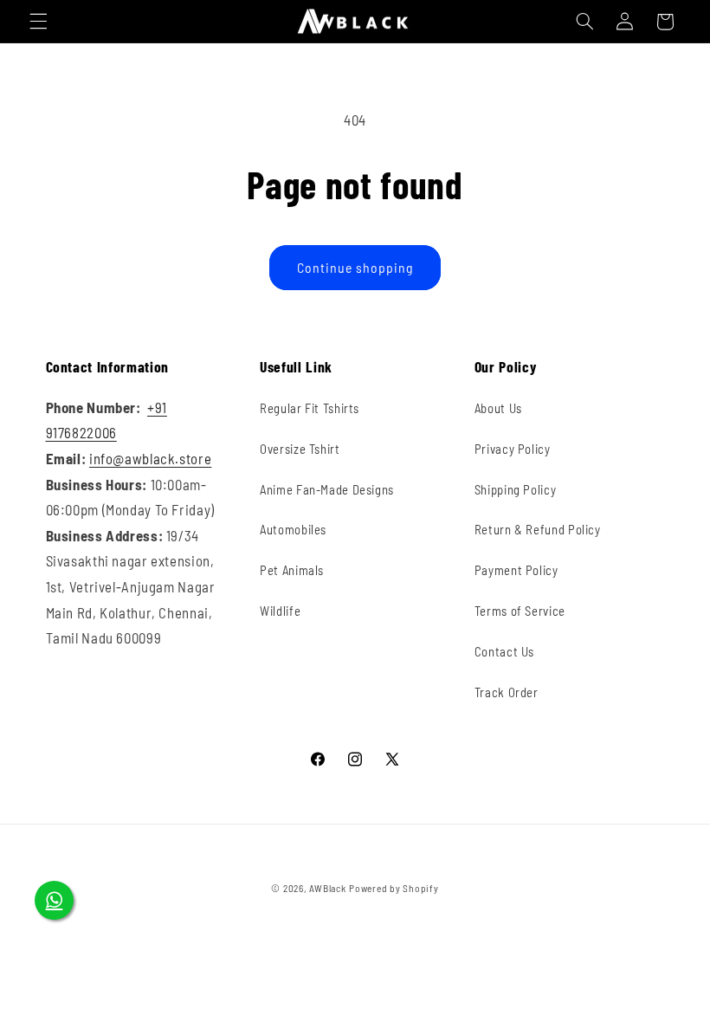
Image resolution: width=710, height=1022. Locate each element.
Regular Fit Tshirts (309, 408)
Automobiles (293, 529)
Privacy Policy (512, 448)
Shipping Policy (515, 489)
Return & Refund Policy (537, 529)
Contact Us (504, 651)
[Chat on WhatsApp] (54, 900)
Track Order (506, 692)
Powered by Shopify (393, 888)
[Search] (584, 22)
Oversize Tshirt (299, 448)
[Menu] (38, 22)
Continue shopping (355, 267)
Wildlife (280, 610)
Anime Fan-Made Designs (327, 489)
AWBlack (327, 888)
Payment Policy (516, 570)
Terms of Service (519, 610)
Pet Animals (292, 570)
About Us (498, 408)
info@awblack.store (150, 458)
